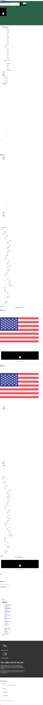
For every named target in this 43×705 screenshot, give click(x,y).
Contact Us (4, 83)
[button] (3, 14)
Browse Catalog (4, 87)
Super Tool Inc (7, 28)
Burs (7, 66)
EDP (21, 3)
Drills (8, 65)
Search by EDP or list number (5, 3)
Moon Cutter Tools (6, 108)
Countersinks (9, 70)
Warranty (6, 78)
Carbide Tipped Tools (8, 32)
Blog (3, 73)
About (4, 75)
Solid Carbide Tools (8, 37)
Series (24, 3)
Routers (8, 68)
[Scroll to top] (0, 704)
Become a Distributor (7, 148)
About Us (6, 77)
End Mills (8, 63)
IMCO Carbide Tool (6, 124)
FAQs (5, 137)
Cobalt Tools (9, 117)
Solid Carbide (8, 120)
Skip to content (2, 0)
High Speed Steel (8, 42)
